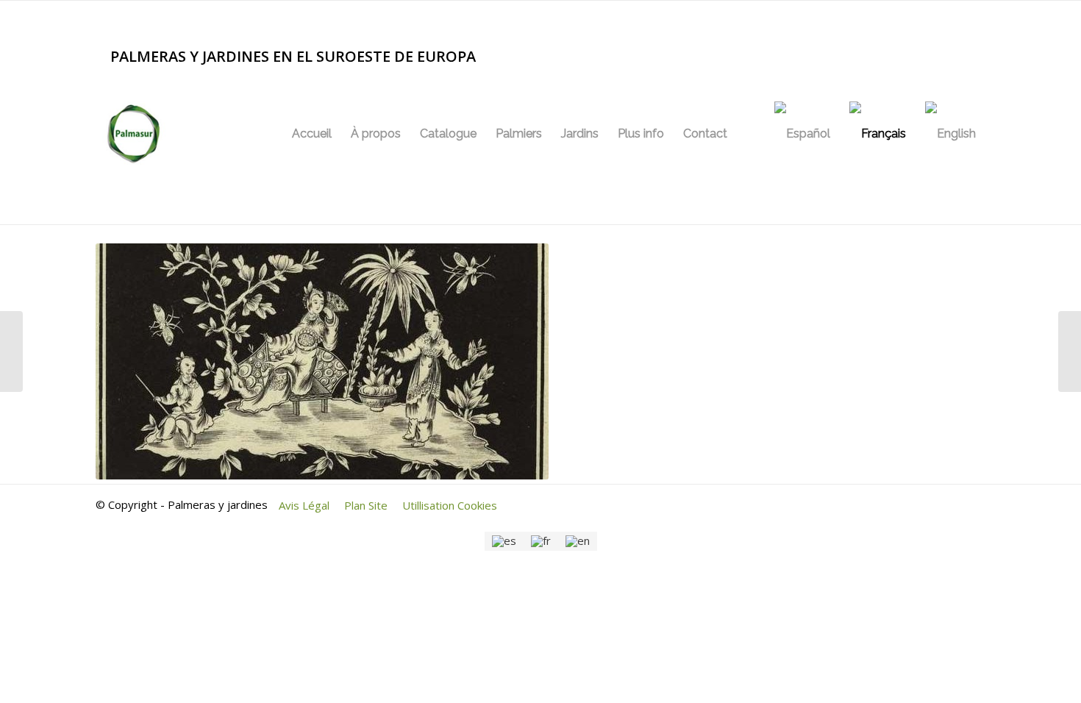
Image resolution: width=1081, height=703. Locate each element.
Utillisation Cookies (449, 505)
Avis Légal (304, 505)
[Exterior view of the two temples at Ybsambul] (1069, 351)
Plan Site (366, 505)
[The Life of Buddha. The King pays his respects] (11, 351)
